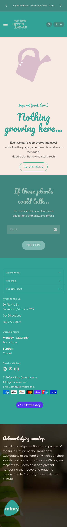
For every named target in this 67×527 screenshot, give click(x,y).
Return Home (33, 167)
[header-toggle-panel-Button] (5, 24)
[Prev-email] (55, 229)
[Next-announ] (60, 5)
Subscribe (33, 245)
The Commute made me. (19, 386)
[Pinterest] (11, 369)
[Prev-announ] (6, 5)
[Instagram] (16, 369)
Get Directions (12, 315)
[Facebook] (5, 369)
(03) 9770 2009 (12, 322)
